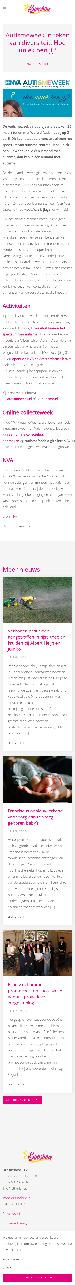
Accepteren (11, 1259)
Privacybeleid (12, 1213)
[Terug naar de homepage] (37, 8)
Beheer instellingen (37, 1277)
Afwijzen (9, 1268)
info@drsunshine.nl (17, 1198)
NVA (15, 516)
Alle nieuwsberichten (22, 1099)
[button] (4, 8)
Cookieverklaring (15, 1223)
